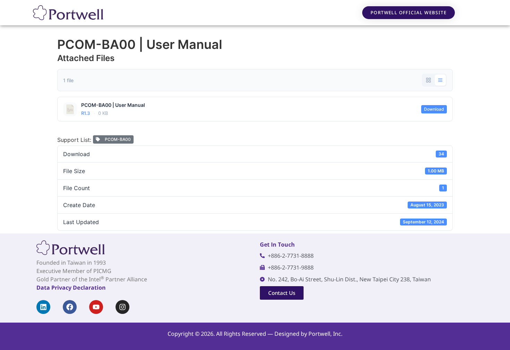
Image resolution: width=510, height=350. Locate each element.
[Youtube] (96, 307)
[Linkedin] (43, 307)
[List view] (440, 80)
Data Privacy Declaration (70, 287)
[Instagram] (122, 307)
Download (434, 109)
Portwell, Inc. (325, 334)
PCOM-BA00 (117, 139)
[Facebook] (70, 307)
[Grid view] (428, 80)
